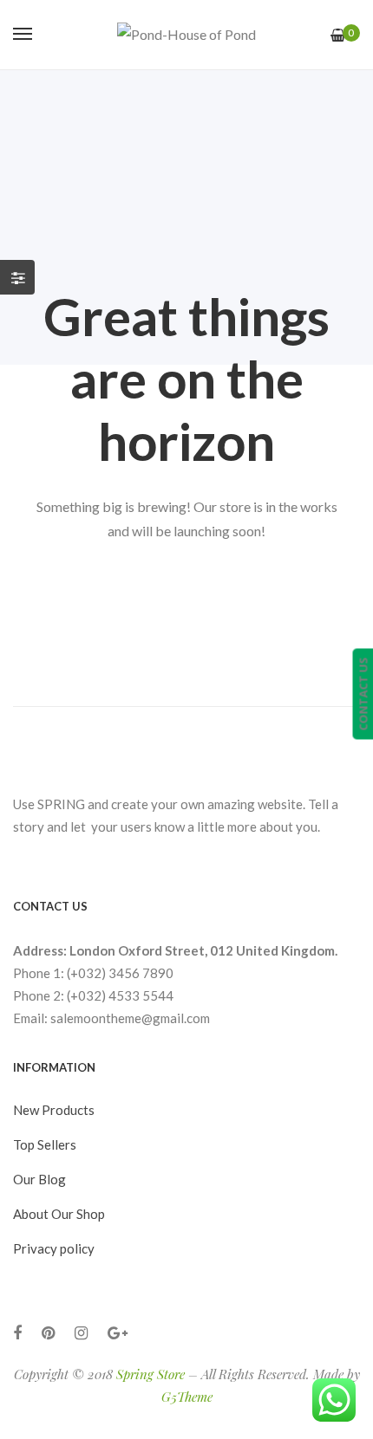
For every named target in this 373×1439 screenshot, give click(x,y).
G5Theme (187, 1396)
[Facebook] (17, 1332)
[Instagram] (81, 1332)
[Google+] (118, 1332)
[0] (337, 35)
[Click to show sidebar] (17, 277)
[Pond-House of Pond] (186, 34)
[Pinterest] (48, 1332)
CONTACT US (362, 693)
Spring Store (150, 1374)
